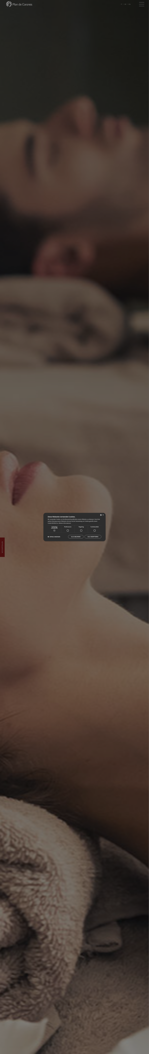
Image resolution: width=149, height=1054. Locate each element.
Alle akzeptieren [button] (93, 536)
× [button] (103, 514)
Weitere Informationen (65, 523)
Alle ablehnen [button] (75, 536)
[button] (54, 537)
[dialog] (74, 527)
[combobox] (101, 515)
